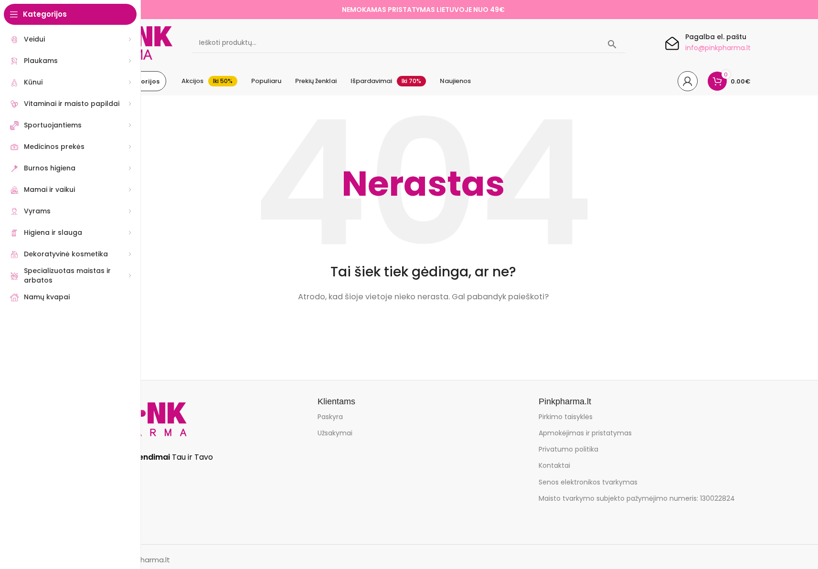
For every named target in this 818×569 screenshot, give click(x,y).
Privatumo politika (568, 449)
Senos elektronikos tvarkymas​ (588, 482)
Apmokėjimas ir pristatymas (585, 433)
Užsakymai (335, 433)
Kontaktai (554, 465)
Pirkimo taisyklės (566, 416)
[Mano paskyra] (687, 81)
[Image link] (146, 418)
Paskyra (330, 416)
